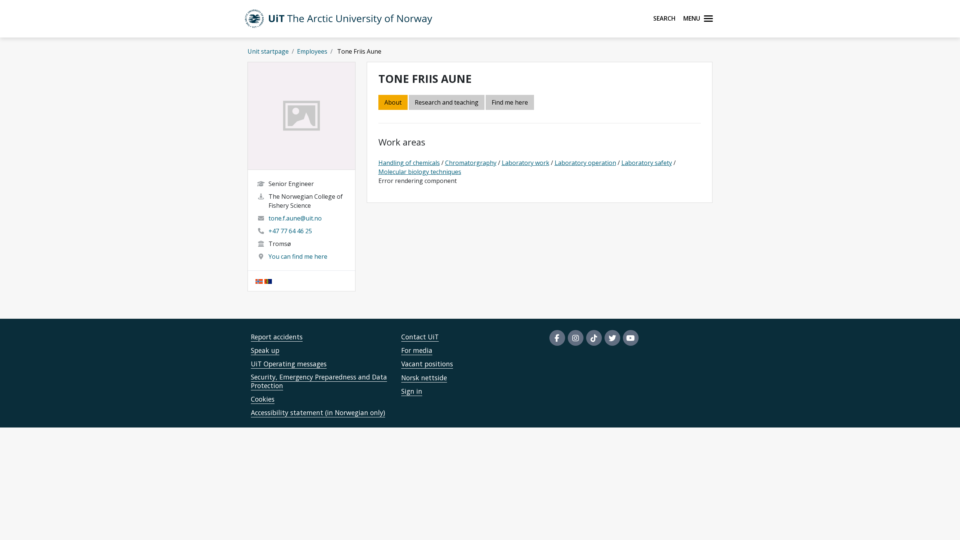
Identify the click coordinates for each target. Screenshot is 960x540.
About (393, 102)
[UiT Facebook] (557, 338)
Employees (312, 51)
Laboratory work (525, 163)
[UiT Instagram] (576, 338)
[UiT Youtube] (631, 338)
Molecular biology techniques (419, 172)
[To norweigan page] (259, 281)
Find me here (510, 102)
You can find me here (297, 256)
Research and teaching (446, 102)
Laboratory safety (646, 163)
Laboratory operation (585, 163)
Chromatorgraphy (470, 163)
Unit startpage (268, 51)
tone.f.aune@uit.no (295, 218)
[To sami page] (268, 281)
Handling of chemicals (409, 163)
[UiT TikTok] (594, 338)
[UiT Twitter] (612, 338)
